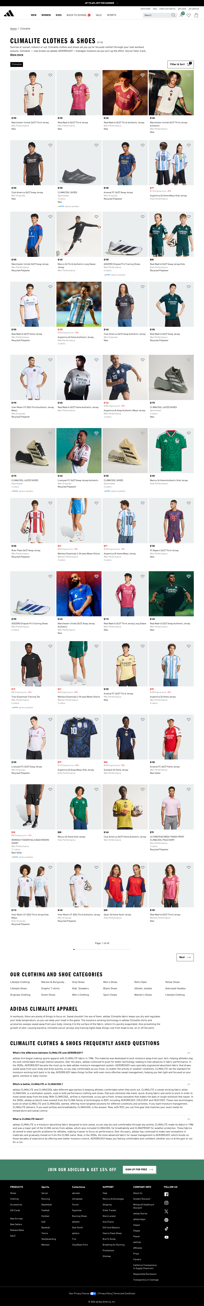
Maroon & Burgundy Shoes (52, 982)
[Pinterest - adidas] (179, 1220)
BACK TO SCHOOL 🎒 (79, 15)
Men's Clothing (80, 995)
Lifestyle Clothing (20, 982)
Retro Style (140, 982)
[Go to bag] (196, 15)
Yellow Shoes (172, 982)
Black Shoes (110, 988)
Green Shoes (48, 995)
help (155, 9)
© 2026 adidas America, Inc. (102, 1302)
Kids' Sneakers (80, 988)
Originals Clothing (20, 995)
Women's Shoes (143, 995)
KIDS (59, 15)
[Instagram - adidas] (179, 1203)
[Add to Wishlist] (50, 76)
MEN (33, 15)
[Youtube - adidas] (179, 1237)
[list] (89, 64)
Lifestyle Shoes (18, 988)
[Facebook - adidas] (179, 1194)
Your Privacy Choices (79, 1293)
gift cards (182, 9)
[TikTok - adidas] (179, 1229)
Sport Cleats (110, 995)
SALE (99, 15)
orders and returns (167, 9)
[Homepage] (9, 14)
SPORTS (111, 15)
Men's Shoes (110, 982)
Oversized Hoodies (175, 988)
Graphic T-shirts (50, 988)
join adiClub (194, 9)
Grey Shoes (78, 982)
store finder (145, 9)
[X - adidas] (179, 1212)
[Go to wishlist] (189, 15)
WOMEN (46, 15)
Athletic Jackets (143, 988)
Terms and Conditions (124, 1293)
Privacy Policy (105, 1293)
